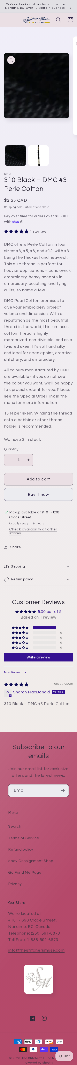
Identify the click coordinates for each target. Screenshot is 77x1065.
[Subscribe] (63, 790)
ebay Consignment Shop (30, 861)
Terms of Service (23, 838)
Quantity (11, 449)
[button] (7, 20)
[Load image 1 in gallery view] (15, 155)
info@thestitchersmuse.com (36, 950)
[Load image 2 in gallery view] (38, 155)
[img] (16, 685)
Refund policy (20, 849)
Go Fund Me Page (24, 872)
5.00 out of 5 (50, 612)
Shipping (10, 207)
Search (14, 826)
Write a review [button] (38, 657)
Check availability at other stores (33, 531)
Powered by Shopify (38, 1062)
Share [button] (15, 547)
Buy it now (38, 494)
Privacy (15, 884)
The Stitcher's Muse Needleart (45, 1058)
